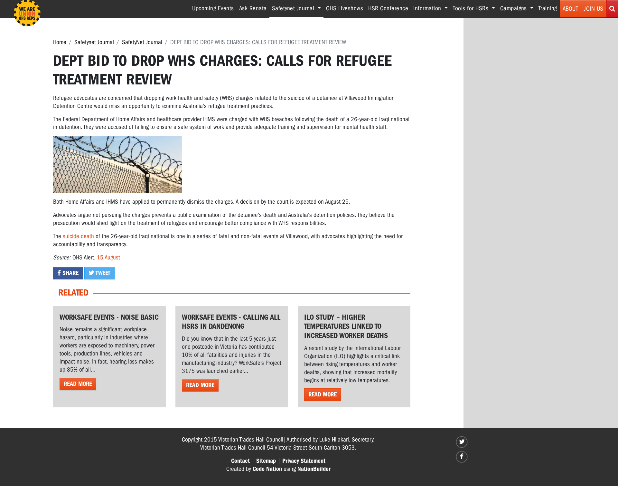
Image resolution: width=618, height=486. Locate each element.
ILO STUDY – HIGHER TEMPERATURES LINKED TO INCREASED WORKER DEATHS (346, 326)
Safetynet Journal (94, 42)
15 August (108, 257)
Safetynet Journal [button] (297, 8)
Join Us (594, 8)
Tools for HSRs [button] (471, 8)
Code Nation (267, 468)
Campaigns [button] (514, 8)
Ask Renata (253, 8)
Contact (240, 460)
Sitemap (266, 460)
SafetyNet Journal (142, 42)
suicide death (78, 236)
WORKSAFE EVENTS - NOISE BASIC (109, 317)
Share (70, 273)
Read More (78, 383)
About (570, 8)
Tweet (102, 273)
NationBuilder (314, 468)
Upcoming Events (213, 8)
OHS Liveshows (344, 8)
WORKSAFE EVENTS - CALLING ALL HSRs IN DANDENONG (231, 322)
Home (59, 42)
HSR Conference (388, 8)
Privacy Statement (303, 460)
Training (547, 8)
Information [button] (428, 8)
